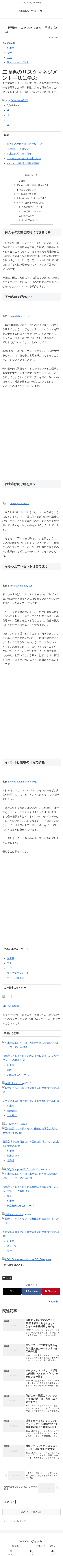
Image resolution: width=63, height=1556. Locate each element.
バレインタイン (15, 977)
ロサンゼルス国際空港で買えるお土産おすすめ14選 (30, 1101)
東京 (9, 1196)
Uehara (27, 1214)
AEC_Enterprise (42, 1169)
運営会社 (16, 1546)
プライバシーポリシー (46, 1546)
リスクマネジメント (18, 62)
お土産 (10, 47)
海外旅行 (12, 1110)
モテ (9, 52)
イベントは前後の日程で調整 (23, 163)
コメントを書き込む (31, 1511)
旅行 (9, 1250)
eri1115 (27, 1083)
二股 (9, 57)
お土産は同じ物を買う (19, 153)
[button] (56, 832)
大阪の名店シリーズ (18, 1074)
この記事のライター (31, 211)
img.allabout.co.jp (19, 316)
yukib (24, 1124)
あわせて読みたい (30, 220)
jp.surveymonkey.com (21, 585)
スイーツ (12, 1246)
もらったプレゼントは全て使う (24, 158)
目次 (27, 174)
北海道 (10, 1160)
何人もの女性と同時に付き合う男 (25, 144)
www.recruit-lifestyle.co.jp (23, 781)
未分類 (8, 1278)
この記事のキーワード (32, 207)
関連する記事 (27, 216)
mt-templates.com (19, 503)
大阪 (9, 1070)
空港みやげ (13, 1155)
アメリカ (12, 1115)
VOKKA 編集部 (19, 100)
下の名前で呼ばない (18, 148)
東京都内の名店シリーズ (20, 1205)
